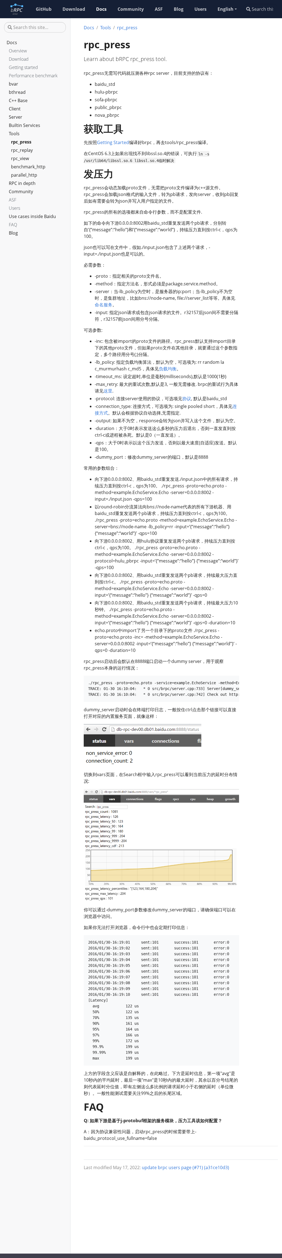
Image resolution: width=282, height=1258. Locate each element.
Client (15, 109)
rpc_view (20, 158)
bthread (17, 92)
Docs (12, 42)
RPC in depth (22, 183)
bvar (13, 84)
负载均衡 (168, 369)
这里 (108, 391)
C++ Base (18, 100)
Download (19, 59)
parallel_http (24, 175)
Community (21, 192)
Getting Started (113, 142)
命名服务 (103, 305)
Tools (14, 134)
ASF (12, 200)
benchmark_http (28, 167)
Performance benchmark (33, 76)
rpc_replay (22, 150)
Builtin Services (24, 125)
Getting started (23, 67)
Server (15, 117)
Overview (18, 51)
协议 (186, 399)
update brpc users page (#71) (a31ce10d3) (185, 1167)
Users (14, 208)
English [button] (226, 9)
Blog (13, 233)
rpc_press (21, 142)
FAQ (13, 225)
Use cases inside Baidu (32, 216)
